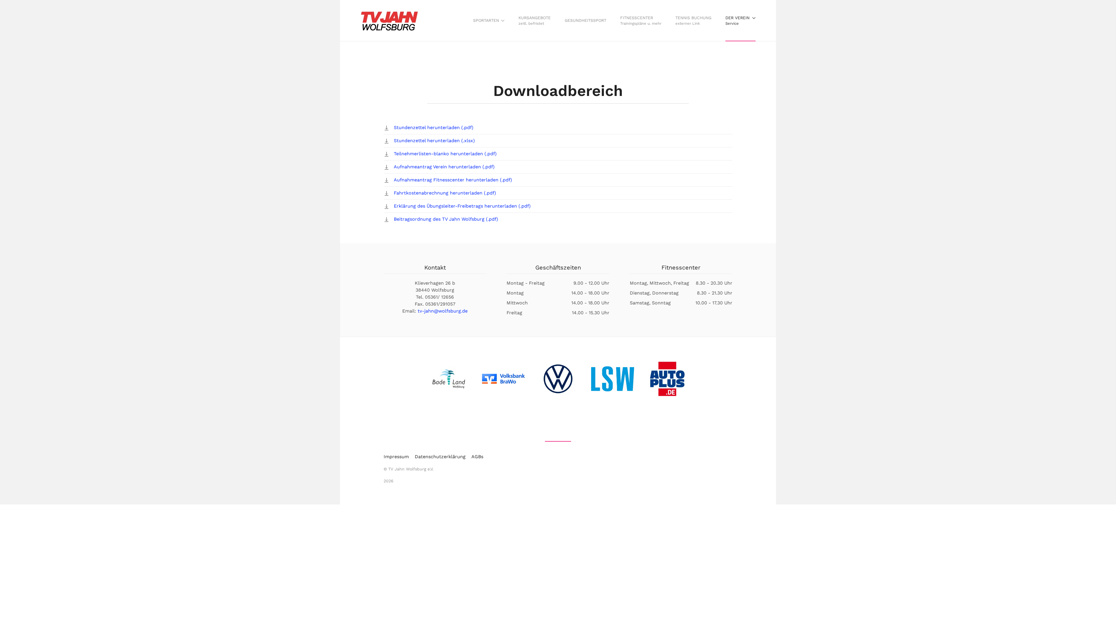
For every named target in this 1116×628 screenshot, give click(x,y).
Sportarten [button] (486, 20)
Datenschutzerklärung (440, 456)
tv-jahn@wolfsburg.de (443, 311)
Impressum (396, 456)
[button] (740, 20)
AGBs (477, 456)
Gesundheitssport (585, 20)
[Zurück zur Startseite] (389, 20)
